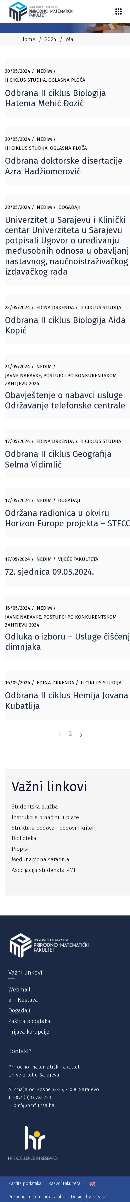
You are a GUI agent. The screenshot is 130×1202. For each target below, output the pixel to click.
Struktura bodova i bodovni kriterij (54, 827)
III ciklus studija (26, 148)
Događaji (69, 207)
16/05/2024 (17, 608)
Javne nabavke (23, 376)
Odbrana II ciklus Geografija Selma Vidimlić (58, 459)
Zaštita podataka (29, 1021)
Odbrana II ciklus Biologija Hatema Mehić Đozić (55, 98)
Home (27, 39)
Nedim (44, 71)
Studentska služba (35, 806)
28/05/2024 (17, 207)
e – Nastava (23, 999)
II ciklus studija (25, 80)
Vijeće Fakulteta (78, 559)
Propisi (20, 848)
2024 (50, 39)
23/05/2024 (17, 307)
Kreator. (100, 1197)
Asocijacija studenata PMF (44, 870)
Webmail (19, 989)
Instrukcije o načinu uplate (45, 817)
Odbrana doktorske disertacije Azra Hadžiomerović (64, 166)
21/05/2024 (17, 367)
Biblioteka (24, 838)
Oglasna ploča (66, 80)
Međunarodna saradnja (40, 859)
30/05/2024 (17, 71)
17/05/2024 (17, 441)
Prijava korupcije (28, 1031)
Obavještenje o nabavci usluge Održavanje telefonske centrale (65, 400)
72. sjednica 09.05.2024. (49, 572)
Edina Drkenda (55, 307)
